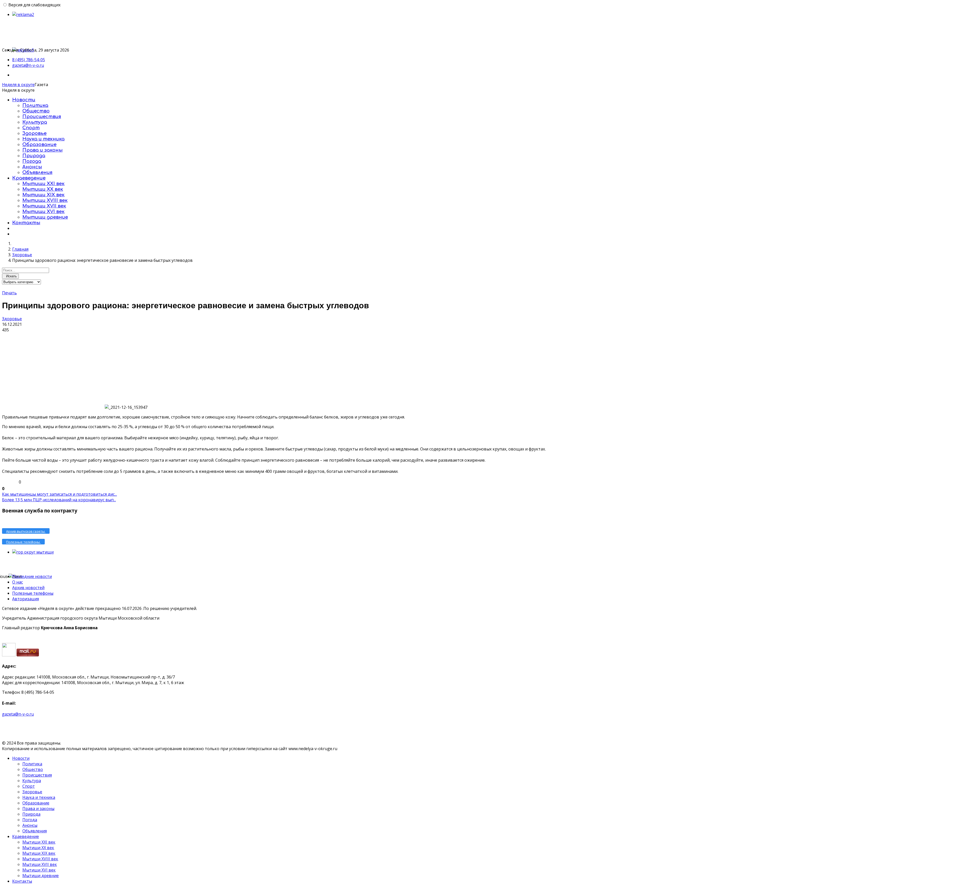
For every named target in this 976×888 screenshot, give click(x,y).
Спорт (31, 127)
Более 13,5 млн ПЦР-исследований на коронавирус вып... (59, 500)
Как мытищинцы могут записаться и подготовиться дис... (59, 494)
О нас (17, 582)
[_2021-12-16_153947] (53, 371)
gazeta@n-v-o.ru (28, 65)
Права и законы (42, 150)
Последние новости (32, 576)
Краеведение (28, 178)
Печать (9, 293)
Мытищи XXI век (43, 183)
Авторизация (25, 599)
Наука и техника (43, 138)
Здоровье (34, 133)
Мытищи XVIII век (45, 200)
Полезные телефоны (32, 593)
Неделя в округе (18, 84)
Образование (39, 144)
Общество (36, 111)
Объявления (37, 172)
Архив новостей (28, 587)
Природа (33, 155)
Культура (34, 122)
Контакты (26, 222)
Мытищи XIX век (43, 194)
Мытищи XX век (42, 189)
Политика (35, 105)
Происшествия (41, 116)
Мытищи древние (45, 217)
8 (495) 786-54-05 (28, 59)
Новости (23, 99)
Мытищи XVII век (44, 205)
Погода (31, 161)
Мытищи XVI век (43, 211)
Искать (10, 276)
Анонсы (32, 166)
